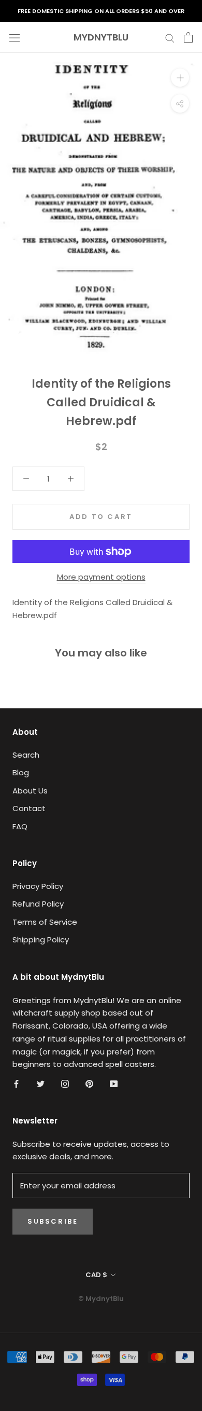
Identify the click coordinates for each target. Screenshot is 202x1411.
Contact (29, 808)
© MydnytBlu (101, 1299)
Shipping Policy (40, 939)
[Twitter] (41, 1083)
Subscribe (52, 1221)
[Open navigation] (14, 37)
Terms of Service (44, 921)
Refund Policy (38, 903)
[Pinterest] (89, 1083)
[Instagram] (65, 1083)
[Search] (170, 37)
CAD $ (96, 1275)
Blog (20, 772)
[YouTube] (114, 1083)
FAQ (19, 826)
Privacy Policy (37, 886)
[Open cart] (188, 37)
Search (25, 754)
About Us (30, 790)
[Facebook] (16, 1083)
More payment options (101, 576)
